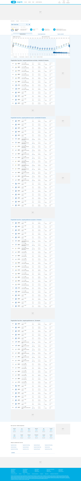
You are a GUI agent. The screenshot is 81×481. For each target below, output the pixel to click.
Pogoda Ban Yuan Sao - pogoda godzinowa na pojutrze (23, 219)
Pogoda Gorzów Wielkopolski (50, 469)
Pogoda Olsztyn (60, 470)
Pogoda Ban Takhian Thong (37, 447)
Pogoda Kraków (25, 470)
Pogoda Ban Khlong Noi (37, 449)
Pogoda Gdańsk (37, 469)
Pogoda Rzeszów (37, 471)
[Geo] (29, 24)
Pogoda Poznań (25, 471)
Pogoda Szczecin (49, 471)
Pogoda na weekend (61, 34)
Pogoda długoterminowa (41, 34)
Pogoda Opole (13, 471)
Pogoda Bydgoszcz (25, 469)
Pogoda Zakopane (25, 472)
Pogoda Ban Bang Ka (13, 447)
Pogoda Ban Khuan (47, 447)
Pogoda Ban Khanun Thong (48, 449)
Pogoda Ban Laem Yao (26, 449)
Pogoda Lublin (36, 470)
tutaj (28, 479)
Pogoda (19, 2)
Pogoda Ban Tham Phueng (14, 449)
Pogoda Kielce (13, 470)
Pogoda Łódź (48, 470)
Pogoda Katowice (60, 469)
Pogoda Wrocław (13, 472)
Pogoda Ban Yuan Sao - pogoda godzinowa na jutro (22, 117)
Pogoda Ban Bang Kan (26, 447)
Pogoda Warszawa (60, 471)
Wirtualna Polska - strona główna (13, 2)
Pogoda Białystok (13, 469)
